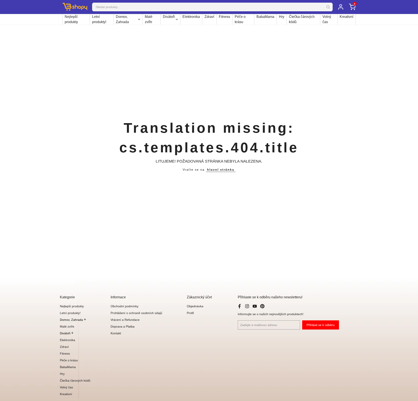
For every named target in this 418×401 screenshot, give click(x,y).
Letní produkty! (99, 19)
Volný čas (326, 19)
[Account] (340, 7)
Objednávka (195, 306)
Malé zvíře (148, 19)
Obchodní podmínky (124, 306)
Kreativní (346, 17)
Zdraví (209, 17)
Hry (281, 17)
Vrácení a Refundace (125, 319)
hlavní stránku (220, 169)
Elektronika (191, 17)
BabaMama (265, 17)
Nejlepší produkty (71, 19)
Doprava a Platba (123, 326)
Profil (190, 313)
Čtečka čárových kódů (302, 19)
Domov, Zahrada (122, 19)
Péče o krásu (240, 19)
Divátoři (169, 17)
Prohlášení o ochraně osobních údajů (136, 313)
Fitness (224, 17)
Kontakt (116, 333)
